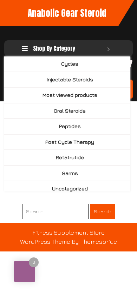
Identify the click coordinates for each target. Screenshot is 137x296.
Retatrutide (70, 157)
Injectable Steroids (70, 79)
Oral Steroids (70, 111)
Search (102, 211)
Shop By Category (54, 48)
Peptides (70, 126)
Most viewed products (70, 95)
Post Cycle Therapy (69, 142)
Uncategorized (70, 188)
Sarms (70, 173)
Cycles (69, 64)
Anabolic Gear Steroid (67, 13)
